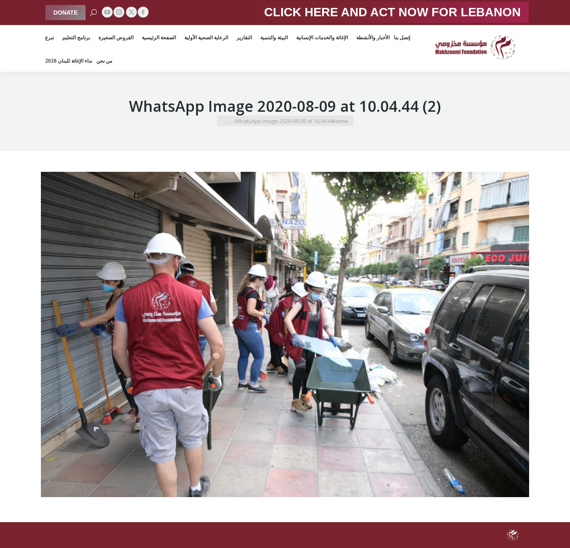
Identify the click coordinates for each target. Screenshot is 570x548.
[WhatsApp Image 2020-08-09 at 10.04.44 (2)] (285, 334)
